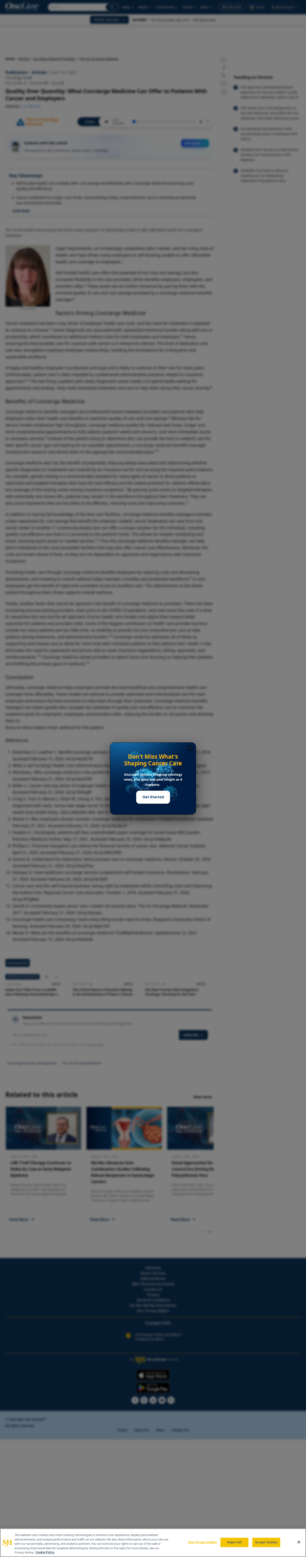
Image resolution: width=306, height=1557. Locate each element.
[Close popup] (190, 748)
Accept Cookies (266, 1542)
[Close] (299, 1542)
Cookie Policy (44, 1552)
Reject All (234, 1542)
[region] (153, 1542)
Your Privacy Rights (202, 1542)
